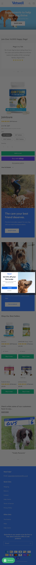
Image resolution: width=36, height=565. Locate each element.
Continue (9, 287)
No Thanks (9, 290)
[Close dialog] (34, 273)
